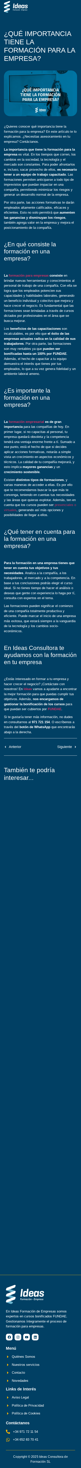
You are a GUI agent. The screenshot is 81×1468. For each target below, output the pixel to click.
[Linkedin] (35, 1337)
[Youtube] (26, 1337)
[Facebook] (9, 1337)
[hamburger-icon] (72, 7)
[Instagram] (18, 1337)
